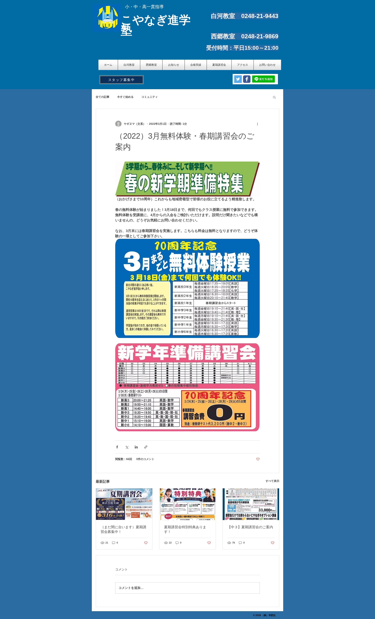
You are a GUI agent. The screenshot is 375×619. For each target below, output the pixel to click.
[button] (274, 97)
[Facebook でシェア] (117, 447)
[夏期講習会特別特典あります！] (187, 504)
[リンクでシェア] (146, 447)
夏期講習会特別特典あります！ (185, 529)
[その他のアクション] (257, 123)
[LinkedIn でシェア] (136, 447)
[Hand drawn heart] (107, 18)
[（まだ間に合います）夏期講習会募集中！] (124, 504)
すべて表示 (272, 480)
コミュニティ (149, 96)
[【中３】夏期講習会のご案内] (251, 504)
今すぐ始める (125, 96)
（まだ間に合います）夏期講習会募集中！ (123, 529)
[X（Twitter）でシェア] (127, 447)
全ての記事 (102, 96)
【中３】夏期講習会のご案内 (250, 527)
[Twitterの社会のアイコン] (238, 79)
